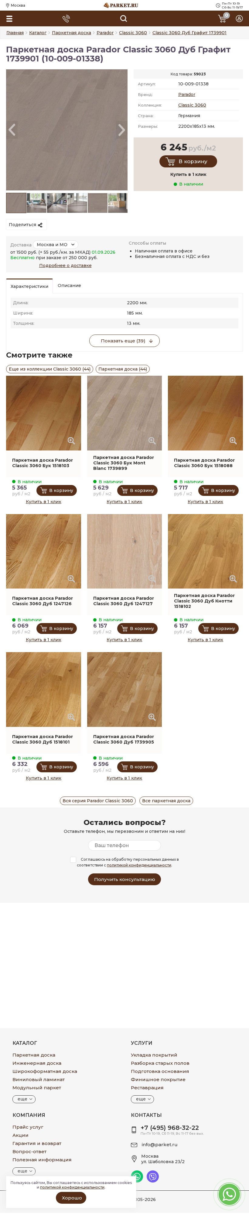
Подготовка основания (160, 1071)
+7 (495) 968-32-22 (170, 1127)
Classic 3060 (192, 105)
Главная (15, 32)
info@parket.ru (160, 1144)
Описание (69, 285)
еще (22, 1099)
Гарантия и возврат (36, 1143)
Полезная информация (42, 1160)
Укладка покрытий (154, 1055)
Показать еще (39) (123, 341)
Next (122, 130)
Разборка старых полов (160, 1063)
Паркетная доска (33, 1055)
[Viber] (153, 1181)
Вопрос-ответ (29, 1151)
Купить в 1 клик (43, 501)
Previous (12, 130)
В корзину (193, 161)
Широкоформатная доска (44, 1071)
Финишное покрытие (158, 1079)
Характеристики (29, 286)
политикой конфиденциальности (139, 865)
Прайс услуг (27, 1127)
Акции (20, 1135)
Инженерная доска (36, 1063)
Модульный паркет (36, 1087)
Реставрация (147, 1087)
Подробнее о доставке (65, 265)
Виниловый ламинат (38, 1079)
